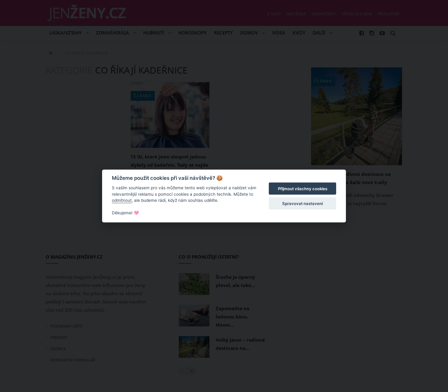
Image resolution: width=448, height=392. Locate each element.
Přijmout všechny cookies (302, 188)
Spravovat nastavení (302, 203)
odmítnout (122, 200)
